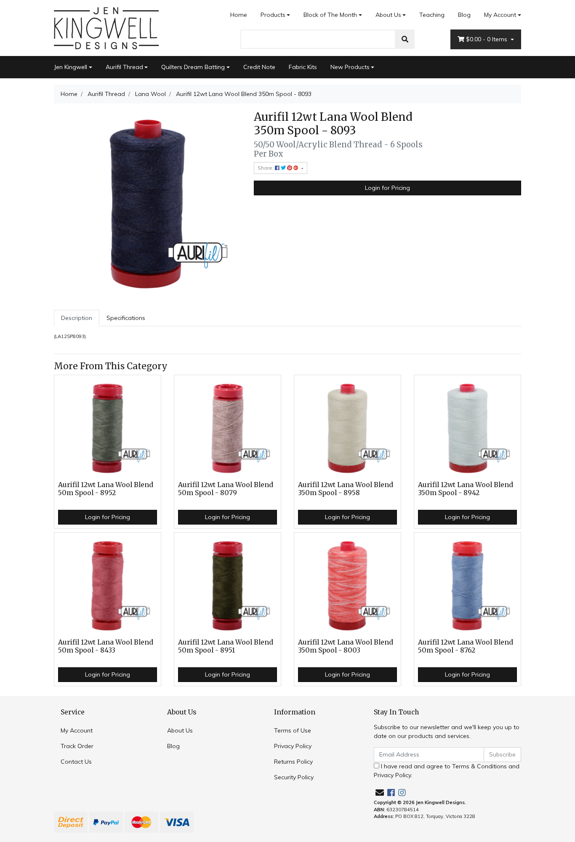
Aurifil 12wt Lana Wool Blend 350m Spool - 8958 (345, 489)
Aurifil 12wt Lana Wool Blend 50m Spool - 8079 (225, 489)
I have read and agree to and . (446, 770)
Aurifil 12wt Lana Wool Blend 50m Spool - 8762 (465, 646)
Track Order (77, 746)
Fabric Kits (303, 67)
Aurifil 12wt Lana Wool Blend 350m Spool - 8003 (345, 646)
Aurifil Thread (124, 67)
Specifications (125, 318)
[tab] (76, 318)
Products (273, 15)
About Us (388, 15)
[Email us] (379, 792)
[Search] (405, 39)
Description (76, 318)
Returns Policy (293, 761)
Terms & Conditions (479, 766)
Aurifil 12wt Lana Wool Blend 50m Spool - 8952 (105, 489)
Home (238, 15)
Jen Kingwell (70, 67)
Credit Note (259, 67)
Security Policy (294, 777)
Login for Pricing (387, 188)
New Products (350, 67)
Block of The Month (330, 15)
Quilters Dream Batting (193, 67)
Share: (266, 168)
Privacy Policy (292, 746)
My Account (500, 15)
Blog (464, 15)
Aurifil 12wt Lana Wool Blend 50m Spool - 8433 (105, 646)
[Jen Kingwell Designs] (106, 27)
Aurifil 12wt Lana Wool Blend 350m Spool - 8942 (465, 489)
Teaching (432, 15)
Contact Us (76, 761)
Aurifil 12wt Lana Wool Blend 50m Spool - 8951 (225, 646)
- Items (487, 39)
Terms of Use (292, 730)
